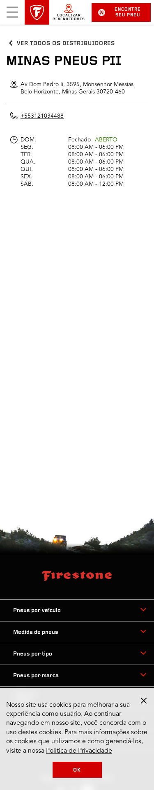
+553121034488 (42, 116)
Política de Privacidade (79, 751)
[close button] (144, 701)
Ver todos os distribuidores (66, 44)
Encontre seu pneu (128, 12)
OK (77, 770)
